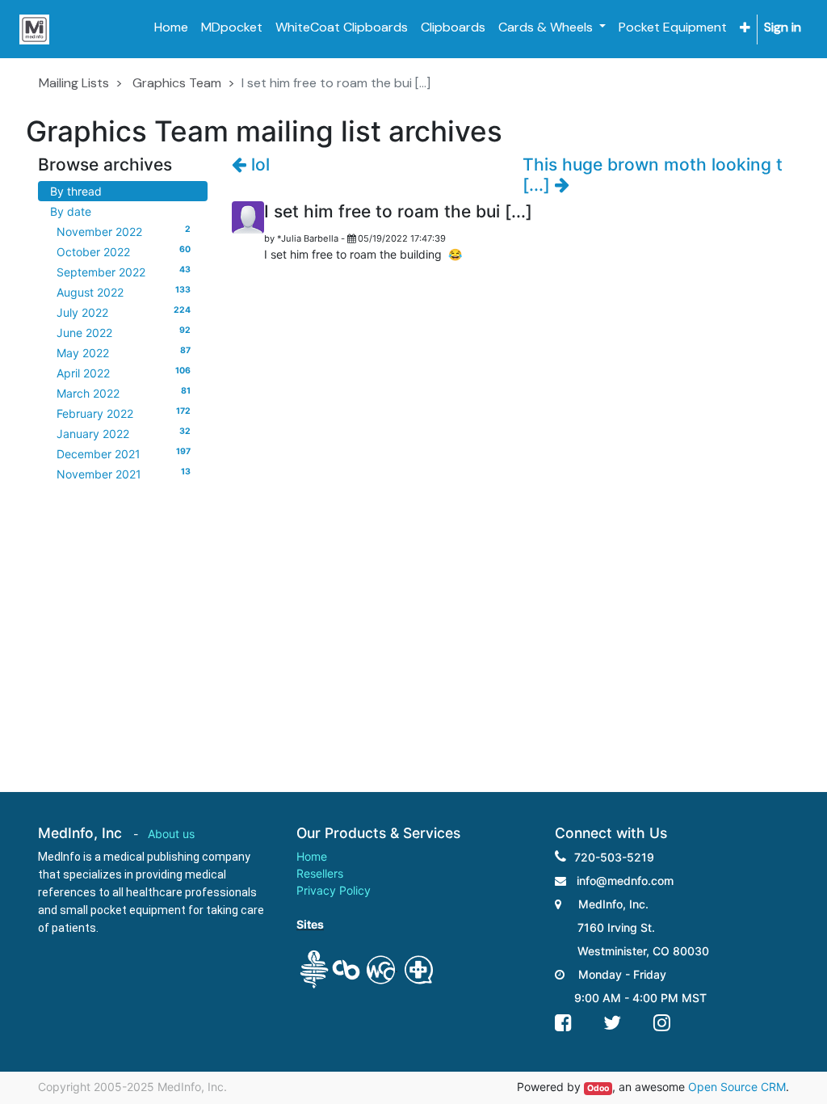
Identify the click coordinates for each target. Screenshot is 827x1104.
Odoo (598, 1088)
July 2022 (124, 312)
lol (258, 164)
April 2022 (124, 372)
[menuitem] (171, 27)
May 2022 (124, 352)
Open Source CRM (737, 1086)
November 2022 (124, 231)
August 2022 (124, 291)
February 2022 (124, 413)
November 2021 (124, 473)
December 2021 (124, 453)
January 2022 (124, 433)
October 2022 (124, 251)
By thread (76, 191)
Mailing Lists (74, 82)
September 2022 (124, 271)
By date (70, 211)
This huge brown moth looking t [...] (653, 174)
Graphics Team (176, 82)
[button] (745, 28)
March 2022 (124, 393)
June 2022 (124, 332)
